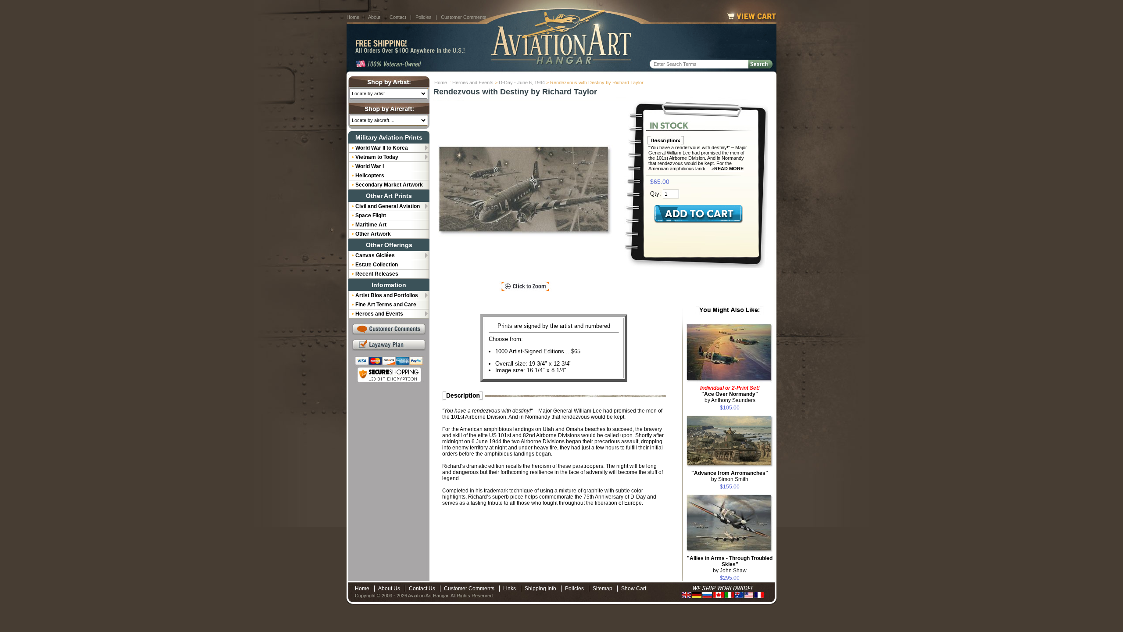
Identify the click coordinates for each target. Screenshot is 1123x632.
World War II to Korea (381, 148)
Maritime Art (370, 225)
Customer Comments (463, 17)
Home (353, 17)
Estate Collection (376, 265)
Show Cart (633, 588)
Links (509, 588)
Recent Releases (376, 274)
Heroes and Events (473, 82)
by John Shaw (730, 564)
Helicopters (369, 175)
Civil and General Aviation (387, 206)
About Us (389, 588)
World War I (369, 166)
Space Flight (370, 215)
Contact (398, 17)
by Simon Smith (729, 476)
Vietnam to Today (376, 157)
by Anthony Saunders (730, 394)
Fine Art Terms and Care (385, 305)
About (374, 17)
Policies (423, 17)
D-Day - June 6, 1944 (522, 82)
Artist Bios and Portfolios (386, 295)
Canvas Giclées (375, 255)
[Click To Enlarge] (525, 286)
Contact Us (422, 588)
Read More (729, 168)
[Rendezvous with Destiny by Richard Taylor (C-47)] (525, 191)
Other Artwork (373, 234)
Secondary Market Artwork (389, 185)
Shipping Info (540, 588)
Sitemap (602, 588)
